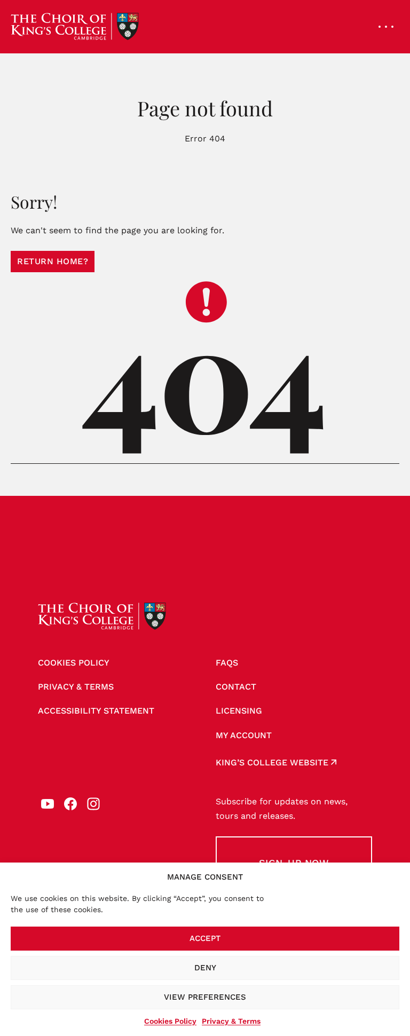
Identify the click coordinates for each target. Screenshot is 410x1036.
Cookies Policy (170, 1021)
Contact (236, 687)
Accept (205, 938)
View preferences (205, 997)
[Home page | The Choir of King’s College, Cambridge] (75, 26)
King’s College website (272, 762)
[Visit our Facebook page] (70, 803)
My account (244, 735)
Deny (205, 967)
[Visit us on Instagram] (93, 803)
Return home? (52, 261)
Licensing (239, 711)
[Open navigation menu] (386, 26)
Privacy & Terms (231, 1021)
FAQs (227, 663)
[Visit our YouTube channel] (47, 803)
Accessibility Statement (96, 711)
